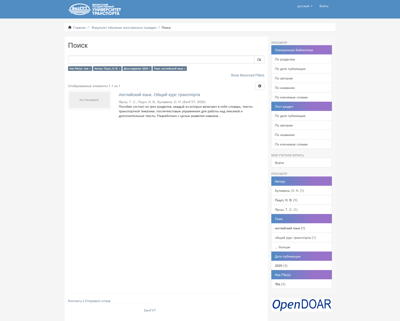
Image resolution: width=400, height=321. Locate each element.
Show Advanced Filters (247, 75)
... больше (282, 247)
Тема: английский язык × (169, 68)
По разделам (285, 59)
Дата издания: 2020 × (137, 68)
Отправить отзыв (97, 300)
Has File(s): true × (80, 68)
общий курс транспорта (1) (295, 237)
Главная (79, 27)
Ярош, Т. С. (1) (286, 209)
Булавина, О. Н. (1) (289, 190)
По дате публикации (290, 68)
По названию (285, 87)
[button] (305, 6)
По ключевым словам (291, 97)
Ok (259, 59)
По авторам (284, 78)
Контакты (75, 300)
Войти (279, 162)
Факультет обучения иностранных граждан (124, 27)
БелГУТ (150, 310)
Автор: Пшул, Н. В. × (107, 68)
